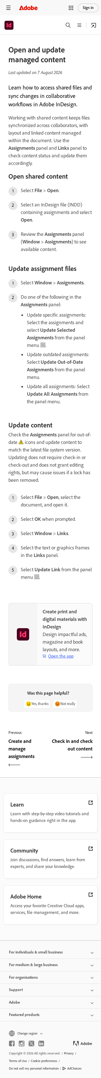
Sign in (88, 7)
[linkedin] (41, 1043)
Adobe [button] (14, 1002)
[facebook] (12, 1043)
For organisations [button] (23, 977)
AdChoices (74, 1068)
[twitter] (31, 1043)
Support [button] (16, 989)
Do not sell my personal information (34, 1068)
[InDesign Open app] (94, 25)
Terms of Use (18, 1061)
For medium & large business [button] (33, 964)
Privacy (69, 1053)
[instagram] (21, 1043)
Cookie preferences (44, 1061)
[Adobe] (28, 7)
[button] (70, 7)
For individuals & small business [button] (36, 952)
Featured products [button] (24, 1014)
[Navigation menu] (8, 7)
